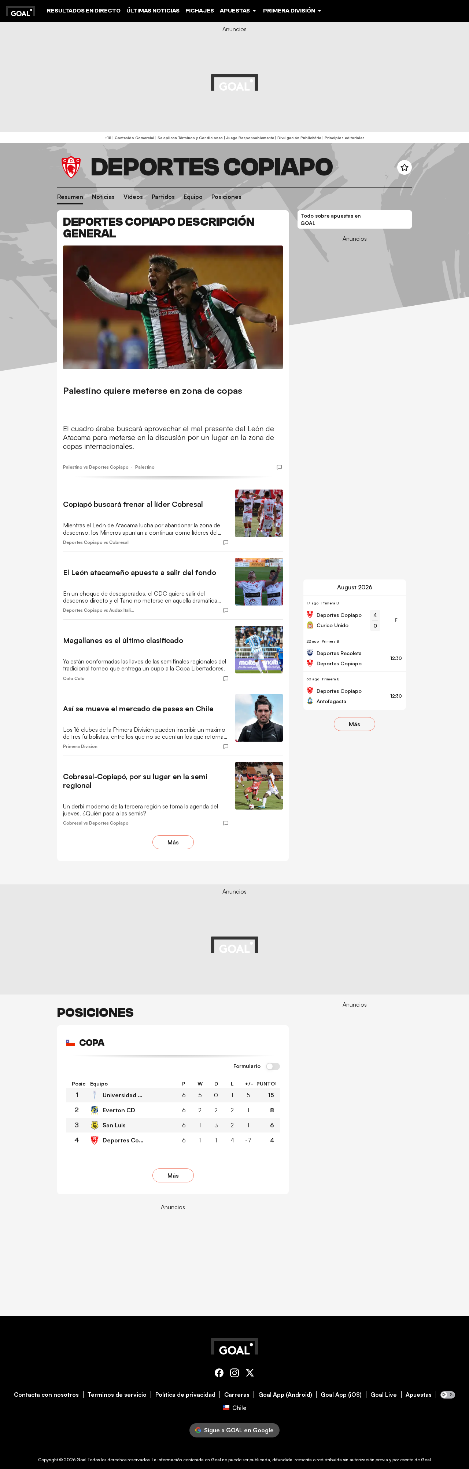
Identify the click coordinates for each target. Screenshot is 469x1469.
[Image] (173, 307)
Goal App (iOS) (341, 1394)
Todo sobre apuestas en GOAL (330, 219)
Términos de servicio (117, 1394)
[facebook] (219, 1374)
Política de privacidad (185, 1394)
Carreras (237, 1394)
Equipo (193, 196)
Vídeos (133, 196)
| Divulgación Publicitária (297, 137)
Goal (81, 1459)
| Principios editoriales (343, 137)
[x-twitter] (250, 1374)
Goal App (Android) (285, 1394)
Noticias (103, 196)
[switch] (273, 1067)
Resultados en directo (84, 10)
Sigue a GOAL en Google (239, 1430)
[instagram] (234, 1374)
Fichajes (199, 10)
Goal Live (383, 1394)
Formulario (247, 1066)
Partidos (163, 196)
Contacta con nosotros (46, 1394)
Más (173, 842)
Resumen (70, 196)
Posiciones (226, 196)
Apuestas (419, 1394)
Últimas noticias (153, 10)
